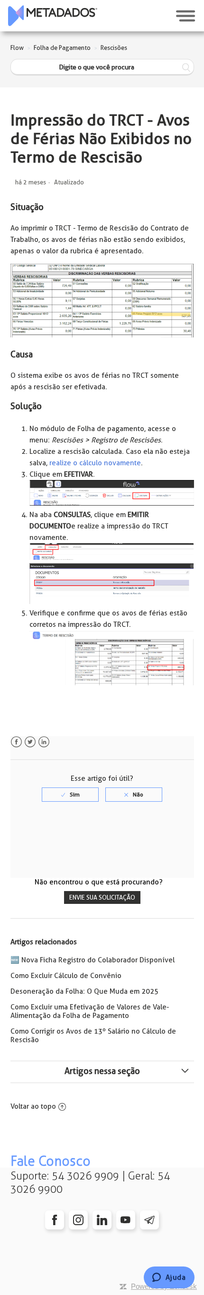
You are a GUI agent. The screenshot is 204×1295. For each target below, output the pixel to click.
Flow (17, 47)
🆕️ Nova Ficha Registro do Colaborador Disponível (92, 960)
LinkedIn (44, 742)
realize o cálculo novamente (95, 463)
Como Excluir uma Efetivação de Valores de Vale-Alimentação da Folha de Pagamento (89, 1011)
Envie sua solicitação (102, 897)
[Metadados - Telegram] (149, 1219)
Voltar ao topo (33, 1106)
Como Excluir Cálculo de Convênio (65, 975)
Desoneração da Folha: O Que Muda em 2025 (84, 991)
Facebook (16, 742)
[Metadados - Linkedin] (102, 1219)
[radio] (70, 794)
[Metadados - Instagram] (78, 1219)
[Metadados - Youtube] (125, 1219)
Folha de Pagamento (62, 47)
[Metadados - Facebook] (54, 1219)
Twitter (30, 742)
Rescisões (114, 47)
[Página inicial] (52, 15)
